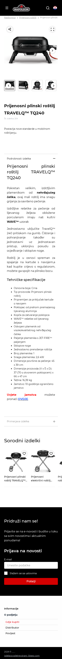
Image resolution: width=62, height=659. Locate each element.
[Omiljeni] (24, 453)
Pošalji (31, 581)
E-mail (8, 559)
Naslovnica (10, 17)
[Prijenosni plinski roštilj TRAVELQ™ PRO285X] (16, 461)
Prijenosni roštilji (27, 17)
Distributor (12, 627)
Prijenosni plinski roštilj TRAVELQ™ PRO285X (15, 480)
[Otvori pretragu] (47, 7)
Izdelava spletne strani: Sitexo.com (22, 655)
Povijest (10, 633)
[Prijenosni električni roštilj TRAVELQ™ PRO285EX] (43, 461)
